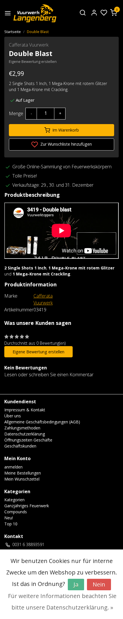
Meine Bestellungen (22, 473)
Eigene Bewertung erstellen (33, 61)
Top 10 (10, 524)
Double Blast (38, 31)
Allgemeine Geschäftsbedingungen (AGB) (42, 422)
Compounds (15, 511)
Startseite (12, 31)
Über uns (12, 416)
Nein (99, 584)
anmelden (13, 467)
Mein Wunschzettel (21, 479)
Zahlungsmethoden (22, 428)
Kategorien (14, 499)
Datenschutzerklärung (24, 434)
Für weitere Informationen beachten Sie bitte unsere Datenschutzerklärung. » (62, 601)
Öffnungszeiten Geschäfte (28, 440)
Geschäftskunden (20, 446)
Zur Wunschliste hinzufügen (65, 144)
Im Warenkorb (65, 130)
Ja (76, 584)
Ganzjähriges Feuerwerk (26, 505)
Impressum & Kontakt (24, 409)
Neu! (8, 517)
